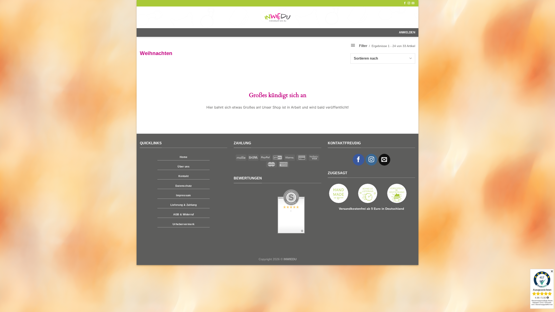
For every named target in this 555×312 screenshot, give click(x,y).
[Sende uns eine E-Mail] (413, 3)
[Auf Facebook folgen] (404, 3)
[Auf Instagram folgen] (409, 3)
